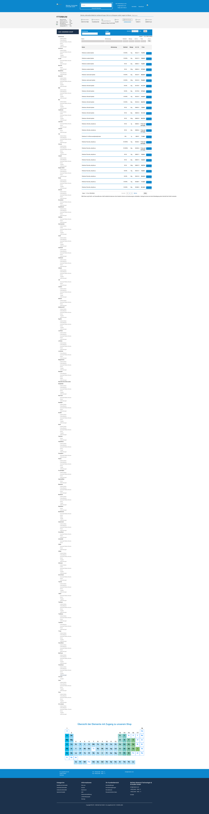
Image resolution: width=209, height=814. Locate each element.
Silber (59, 551)
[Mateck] (60, 6)
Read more (134, 15)
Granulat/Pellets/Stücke (106, 23)
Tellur (59, 593)
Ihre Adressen (109, 789)
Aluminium (61, 36)
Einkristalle (148, 21)
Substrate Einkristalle (62, 787)
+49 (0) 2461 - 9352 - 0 (135, 789)
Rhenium (60, 484)
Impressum (84, 789)
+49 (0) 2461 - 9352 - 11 (135, 791)
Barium (60, 65)
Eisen (59, 178)
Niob (59, 424)
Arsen (59, 58)
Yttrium (60, 676)
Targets (138, 21)
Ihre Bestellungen (110, 785)
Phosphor (60, 453)
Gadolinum (61, 206)
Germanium (61, 224)
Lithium (60, 341)
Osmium (60, 436)
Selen (59, 544)
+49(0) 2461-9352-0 (121, 7)
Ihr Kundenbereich (112, 783)
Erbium (60, 189)
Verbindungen (127, 21)
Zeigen (107, 31)
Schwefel (60, 539)
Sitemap (83, 799)
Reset (149, 38)
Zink (59, 680)
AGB (82, 792)
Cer (59, 134)
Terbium (60, 602)
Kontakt (132, 794)
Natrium (60, 395)
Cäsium (60, 128)
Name (82, 38)
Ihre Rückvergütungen (111, 787)
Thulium (60, 622)
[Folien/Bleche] (95, 20)
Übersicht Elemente (96, 8)
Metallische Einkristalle (64, 381)
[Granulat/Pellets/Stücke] (106, 20)
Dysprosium (61, 167)
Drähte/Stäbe (85, 21)
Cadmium (60, 110)
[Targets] (138, 20)
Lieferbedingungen (85, 796)
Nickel (60, 412)
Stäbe (61, 378)
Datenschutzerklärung (86, 794)
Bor (59, 99)
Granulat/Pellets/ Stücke (65, 41)
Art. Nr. (136, 38)
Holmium (60, 257)
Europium (60, 200)
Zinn (59, 692)
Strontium (61, 574)
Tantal (60, 581)
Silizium (60, 563)
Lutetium (60, 351)
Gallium (60, 217)
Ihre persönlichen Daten (111, 792)
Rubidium (60, 506)
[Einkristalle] (148, 20)
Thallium (60, 614)
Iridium (60, 286)
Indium (60, 268)
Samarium (61, 521)
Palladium (61, 441)
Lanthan (60, 330)
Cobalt (60, 156)
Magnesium (61, 359)
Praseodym (61, 470)
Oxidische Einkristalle (62, 789)
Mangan (60, 371)
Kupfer (60, 319)
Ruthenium (61, 511)
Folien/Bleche (95, 21)
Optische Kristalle (61, 792)
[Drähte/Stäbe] (85, 20)
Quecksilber (61, 479)
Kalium (60, 298)
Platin (59, 458)
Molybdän (60, 383)
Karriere (83, 787)
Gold (59, 235)
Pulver (117, 21)
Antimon (60, 48)
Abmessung (108, 38)
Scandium (61, 532)
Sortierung (85, 31)
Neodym (60, 402)
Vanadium (61, 643)
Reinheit (125, 38)
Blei (59, 88)
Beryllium (60, 70)
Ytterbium (61, 665)
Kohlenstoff (61, 307)
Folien (61, 113)
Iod (59, 279)
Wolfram (60, 653)
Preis (142, 38)
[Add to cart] (149, 53)
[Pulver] (117, 20)
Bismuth (60, 76)
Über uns (83, 785)
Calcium (60, 121)
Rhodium (60, 494)
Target (61, 295)
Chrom (60, 144)
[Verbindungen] (127, 20)
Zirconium (61, 704)
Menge (130, 38)
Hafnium (60, 247)
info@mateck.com (121, 5)
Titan (59, 631)
